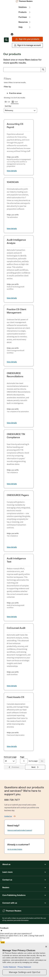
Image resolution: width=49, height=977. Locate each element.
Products (23, 12)
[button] (7, 102)
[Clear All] (38, 69)
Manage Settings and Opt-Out (24, 972)
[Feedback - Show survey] (1, 931)
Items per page (10, 757)
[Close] (46, 946)
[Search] (43, 69)
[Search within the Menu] (6, 39)
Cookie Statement (9, 967)
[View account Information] (12, 34)
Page (22, 757)
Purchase (23, 17)
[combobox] (24, 69)
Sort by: (8, 106)
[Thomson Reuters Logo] (24, 1)
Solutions (23, 7)
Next (34, 767)
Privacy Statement (24, 967)
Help (21, 27)
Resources (23, 22)
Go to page (33, 761)
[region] (24, 960)
